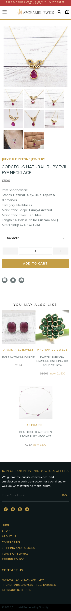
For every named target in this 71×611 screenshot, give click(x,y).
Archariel (17, 607)
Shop (6, 530)
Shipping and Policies (18, 547)
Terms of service (15, 553)
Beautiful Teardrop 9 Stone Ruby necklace (35, 430)
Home (6, 525)
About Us (9, 536)
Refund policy (12, 559)
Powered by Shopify (36, 607)
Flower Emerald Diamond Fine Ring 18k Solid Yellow (52, 357)
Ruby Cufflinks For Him (18, 353)
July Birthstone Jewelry (23, 159)
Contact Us (11, 542)
